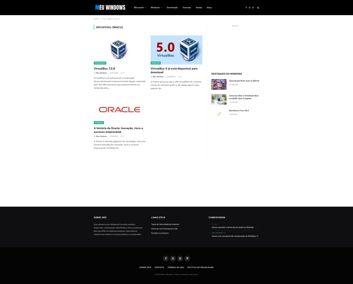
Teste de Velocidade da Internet (165, 224)
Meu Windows (101, 73)
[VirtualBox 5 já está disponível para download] (176, 50)
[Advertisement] (235, 47)
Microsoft (139, 7)
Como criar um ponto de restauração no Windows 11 (235, 236)
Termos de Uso (176, 267)
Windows (155, 7)
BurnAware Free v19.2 (239, 110)
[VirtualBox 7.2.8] (120, 50)
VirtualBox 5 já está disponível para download (174, 70)
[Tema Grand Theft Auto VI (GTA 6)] (219, 84)
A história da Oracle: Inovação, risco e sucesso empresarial (118, 130)
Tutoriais (186, 7)
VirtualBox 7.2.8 (104, 68)
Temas (199, 7)
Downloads (172, 7)
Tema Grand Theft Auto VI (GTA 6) (244, 81)
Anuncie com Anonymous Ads (164, 229)
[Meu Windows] (110, 7)
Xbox (209, 7)
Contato (159, 267)
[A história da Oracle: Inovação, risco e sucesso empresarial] (120, 109)
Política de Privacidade (200, 267)
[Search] (258, 8)
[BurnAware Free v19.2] (219, 114)
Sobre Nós (145, 267)
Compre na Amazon (160, 233)
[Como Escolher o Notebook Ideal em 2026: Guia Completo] (219, 99)
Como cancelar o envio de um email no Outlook (233, 227)
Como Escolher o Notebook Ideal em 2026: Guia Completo (243, 97)
